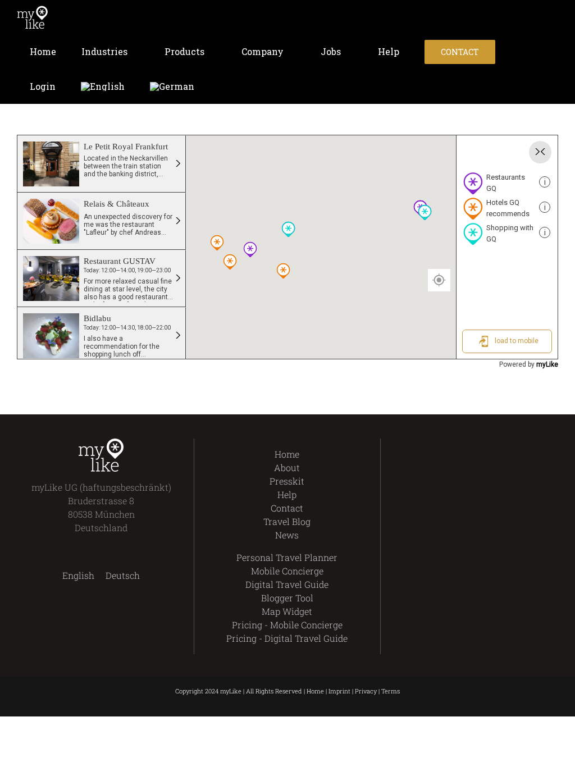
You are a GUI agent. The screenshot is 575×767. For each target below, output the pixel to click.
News (287, 535)
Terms (390, 691)
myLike (547, 364)
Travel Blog (287, 521)
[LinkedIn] (502, 445)
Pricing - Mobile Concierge (287, 625)
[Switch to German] (172, 86)
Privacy (366, 691)
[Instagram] (483, 445)
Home (287, 454)
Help (286, 494)
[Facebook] (445, 445)
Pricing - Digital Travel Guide (287, 638)
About (287, 467)
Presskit (287, 481)
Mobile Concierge (287, 571)
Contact (287, 508)
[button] (223, 86)
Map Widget (287, 611)
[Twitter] (464, 445)
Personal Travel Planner (286, 557)
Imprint (339, 691)
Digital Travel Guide (286, 584)
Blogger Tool (287, 598)
